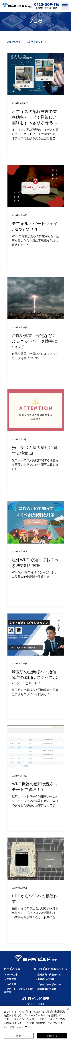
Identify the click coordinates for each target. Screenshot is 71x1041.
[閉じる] (66, 1011)
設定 (18, 1035)
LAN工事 (11, 984)
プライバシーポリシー (22, 1026)
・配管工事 (10, 979)
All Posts (13, 41)
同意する (52, 1035)
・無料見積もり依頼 (45, 989)
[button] (60, 944)
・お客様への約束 (44, 979)
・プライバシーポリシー (48, 984)
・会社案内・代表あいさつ (49, 974)
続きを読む (34, 41)
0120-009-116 (46, 4)
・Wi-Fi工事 (11, 974)
